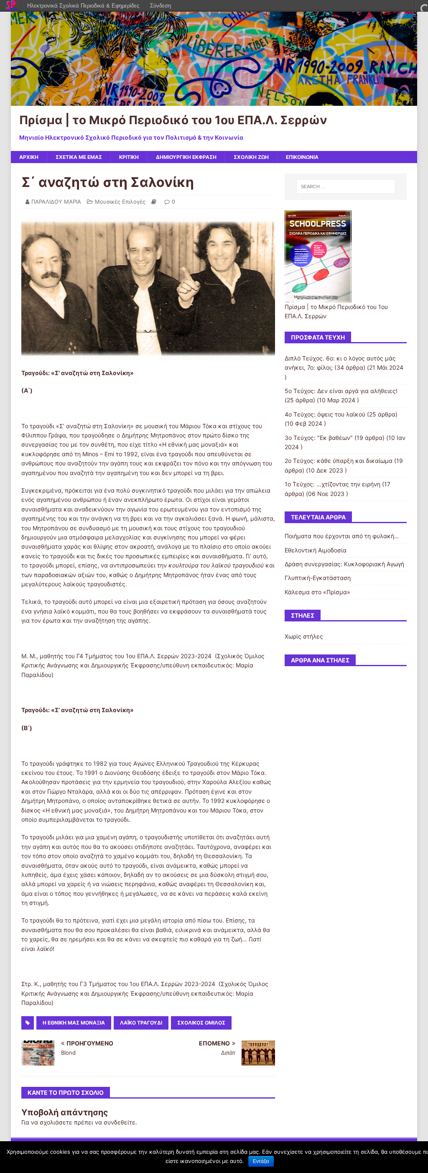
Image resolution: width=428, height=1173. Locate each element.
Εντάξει (261, 1161)
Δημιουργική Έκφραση (186, 157)
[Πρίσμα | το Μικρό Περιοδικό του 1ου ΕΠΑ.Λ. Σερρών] (214, 101)
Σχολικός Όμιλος (201, 1023)
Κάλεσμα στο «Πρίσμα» (317, 591)
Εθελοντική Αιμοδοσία (315, 550)
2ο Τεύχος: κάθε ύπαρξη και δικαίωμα (338, 460)
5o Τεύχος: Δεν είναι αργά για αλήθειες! (341, 390)
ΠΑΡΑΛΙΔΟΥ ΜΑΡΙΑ (56, 201)
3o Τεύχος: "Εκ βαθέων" (319, 437)
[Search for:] (346, 186)
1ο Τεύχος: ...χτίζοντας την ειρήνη (332, 484)
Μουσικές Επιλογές (120, 201)
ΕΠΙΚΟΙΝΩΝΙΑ (302, 157)
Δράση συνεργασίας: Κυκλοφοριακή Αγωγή (344, 563)
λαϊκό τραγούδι (141, 1023)
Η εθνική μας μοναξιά (74, 1023)
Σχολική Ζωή (251, 157)
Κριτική (129, 157)
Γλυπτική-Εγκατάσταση (318, 577)
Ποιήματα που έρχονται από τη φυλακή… (342, 535)
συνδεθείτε (119, 1122)
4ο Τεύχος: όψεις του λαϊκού (325, 414)
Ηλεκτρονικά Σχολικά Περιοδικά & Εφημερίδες (83, 6)
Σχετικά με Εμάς (79, 157)
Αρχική (28, 157)
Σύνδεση (160, 6)
